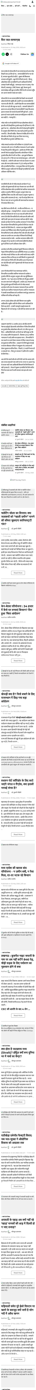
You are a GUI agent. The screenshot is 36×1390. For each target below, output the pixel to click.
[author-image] (9, 528)
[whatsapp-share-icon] (3, 55)
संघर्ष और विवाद (12, 386)
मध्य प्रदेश (4, 386)
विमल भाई (10, 44)
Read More (18, 573)
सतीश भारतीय (12, 617)
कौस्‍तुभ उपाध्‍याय (16, 706)
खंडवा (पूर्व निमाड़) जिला (23, 386)
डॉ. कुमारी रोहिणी (16, 529)
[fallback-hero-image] (7, 433)
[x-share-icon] (7, 55)
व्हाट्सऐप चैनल (19, 380)
